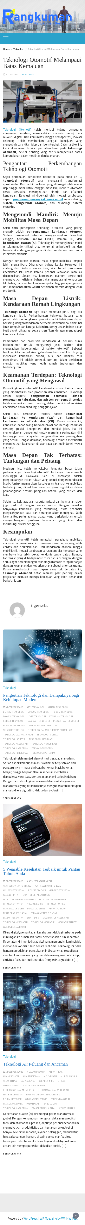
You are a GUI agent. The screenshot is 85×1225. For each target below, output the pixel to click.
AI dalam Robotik (36, 1071)
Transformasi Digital (44, 1108)
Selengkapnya (12, 1153)
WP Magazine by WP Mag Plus (59, 1218)
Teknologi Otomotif (17, 129)
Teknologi (28, 74)
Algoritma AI (10, 1080)
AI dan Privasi (56, 1071)
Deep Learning (46, 1080)
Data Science (28, 1080)
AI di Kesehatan (11, 1076)
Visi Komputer (67, 1108)
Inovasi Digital (11, 1085)
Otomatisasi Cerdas (36, 1099)
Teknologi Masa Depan (15, 1108)
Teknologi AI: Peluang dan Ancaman (35, 1064)
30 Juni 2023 (12, 74)
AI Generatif (50, 1076)
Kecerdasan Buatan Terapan (53, 1090)
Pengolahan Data (12, 1103)
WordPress (31, 1218)
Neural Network (12, 1099)
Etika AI (62, 1080)
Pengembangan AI (60, 1099)
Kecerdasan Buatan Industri (18, 1090)
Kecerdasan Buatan (34, 1085)
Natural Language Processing (43, 1094)
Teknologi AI (49, 1103)
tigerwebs (39, 605)
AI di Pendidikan (31, 1076)
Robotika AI (32, 1103)
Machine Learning (13, 1094)
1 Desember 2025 (14, 1071)
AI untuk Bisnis (68, 1076)
